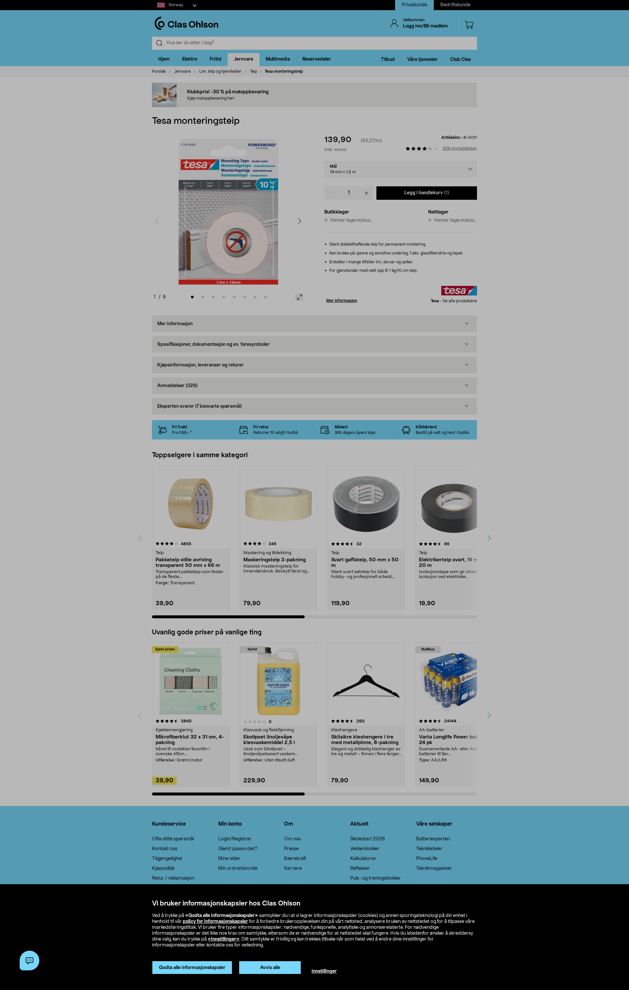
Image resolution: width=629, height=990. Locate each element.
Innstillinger (324, 971)
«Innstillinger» (223, 939)
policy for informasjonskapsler (215, 921)
